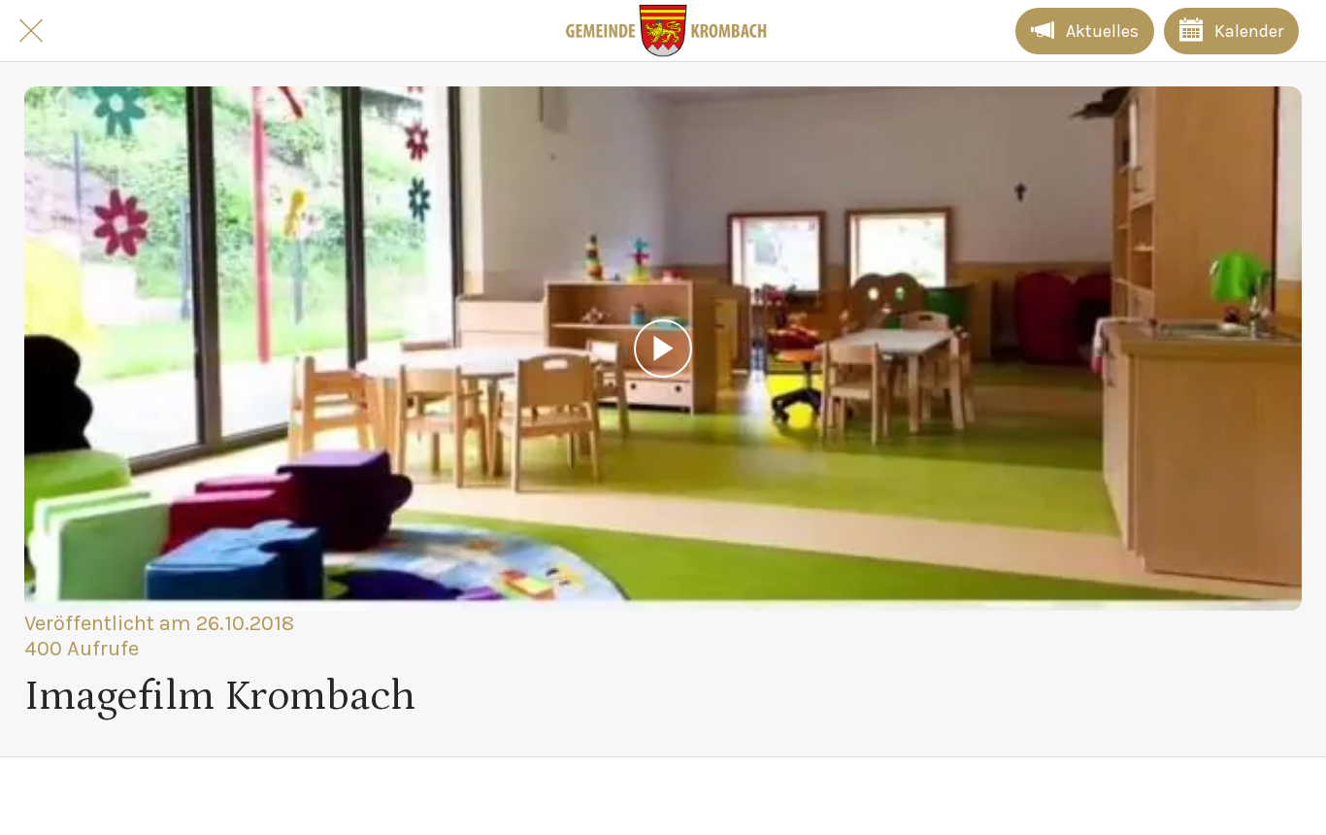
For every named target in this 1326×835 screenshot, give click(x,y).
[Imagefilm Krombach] (663, 348)
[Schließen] (31, 31)
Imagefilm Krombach (220, 696)
